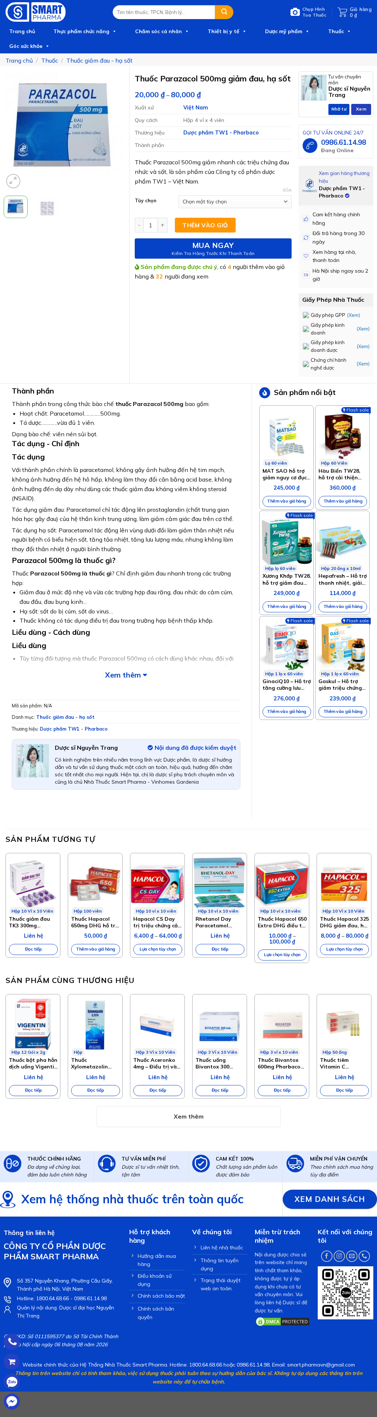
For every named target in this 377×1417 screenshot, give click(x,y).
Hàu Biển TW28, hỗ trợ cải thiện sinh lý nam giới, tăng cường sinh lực (339, 474)
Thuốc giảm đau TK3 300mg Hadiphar (29, 922)
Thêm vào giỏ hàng (286, 501)
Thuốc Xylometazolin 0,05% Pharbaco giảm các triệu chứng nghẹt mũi (92, 1063)
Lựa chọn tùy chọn (158, 949)
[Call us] (364, 1256)
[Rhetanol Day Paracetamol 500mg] (220, 884)
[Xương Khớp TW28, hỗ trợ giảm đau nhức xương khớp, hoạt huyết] (286, 541)
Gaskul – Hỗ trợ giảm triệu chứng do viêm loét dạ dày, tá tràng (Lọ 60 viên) (340, 684)
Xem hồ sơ (361, 110)
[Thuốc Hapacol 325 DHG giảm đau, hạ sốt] (344, 884)
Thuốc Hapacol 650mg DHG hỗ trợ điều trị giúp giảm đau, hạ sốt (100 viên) (94, 922)
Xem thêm (124, 674)
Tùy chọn (145, 200)
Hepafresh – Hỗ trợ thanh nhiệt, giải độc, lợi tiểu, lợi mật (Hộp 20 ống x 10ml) (342, 579)
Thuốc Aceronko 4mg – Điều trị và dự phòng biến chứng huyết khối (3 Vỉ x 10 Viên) (155, 1063)
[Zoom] (13, 181)
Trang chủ (22, 31)
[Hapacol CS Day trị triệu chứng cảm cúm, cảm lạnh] (157, 884)
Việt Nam (195, 107)
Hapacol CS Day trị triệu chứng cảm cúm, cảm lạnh (157, 922)
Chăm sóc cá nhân (158, 31)
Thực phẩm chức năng (81, 31)
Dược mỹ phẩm (283, 31)
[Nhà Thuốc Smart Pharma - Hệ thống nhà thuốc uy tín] (54, 12)
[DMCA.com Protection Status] (282, 1321)
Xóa (287, 190)
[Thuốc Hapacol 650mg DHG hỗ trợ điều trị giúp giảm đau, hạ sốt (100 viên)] (95, 884)
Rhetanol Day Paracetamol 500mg (213, 922)
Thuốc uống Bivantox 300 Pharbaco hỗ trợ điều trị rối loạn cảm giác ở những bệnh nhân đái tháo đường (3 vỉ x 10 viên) (218, 1063)
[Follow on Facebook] (326, 1256)
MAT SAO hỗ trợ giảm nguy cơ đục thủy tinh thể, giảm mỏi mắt (285, 474)
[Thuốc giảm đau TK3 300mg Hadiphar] (33, 884)
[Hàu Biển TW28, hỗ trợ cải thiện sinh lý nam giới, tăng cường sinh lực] (342, 436)
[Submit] (224, 12)
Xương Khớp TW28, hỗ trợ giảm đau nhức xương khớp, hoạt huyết (287, 579)
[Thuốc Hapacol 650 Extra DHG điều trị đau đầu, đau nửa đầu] (282, 884)
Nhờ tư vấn (338, 110)
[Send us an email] (351, 1256)
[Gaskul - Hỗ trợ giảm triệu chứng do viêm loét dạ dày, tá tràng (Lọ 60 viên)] (342, 647)
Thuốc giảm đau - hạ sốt (99, 60)
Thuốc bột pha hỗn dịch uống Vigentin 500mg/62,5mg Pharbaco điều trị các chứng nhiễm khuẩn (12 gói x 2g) (33, 1063)
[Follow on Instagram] (339, 1256)
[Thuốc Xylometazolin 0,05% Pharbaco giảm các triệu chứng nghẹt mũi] (95, 1025)
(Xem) (353, 315)
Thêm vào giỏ (205, 225)
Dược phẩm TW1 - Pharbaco (221, 132)
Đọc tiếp (33, 949)
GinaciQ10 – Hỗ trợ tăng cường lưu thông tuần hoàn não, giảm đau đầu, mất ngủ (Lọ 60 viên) (287, 684)
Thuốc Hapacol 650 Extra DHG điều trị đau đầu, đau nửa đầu (282, 922)
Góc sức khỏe (25, 46)
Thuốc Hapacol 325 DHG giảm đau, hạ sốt (344, 922)
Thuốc (336, 31)
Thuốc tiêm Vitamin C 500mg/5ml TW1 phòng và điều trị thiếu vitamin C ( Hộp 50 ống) (342, 1063)
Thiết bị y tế (223, 31)
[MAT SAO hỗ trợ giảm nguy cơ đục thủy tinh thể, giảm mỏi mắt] (286, 436)
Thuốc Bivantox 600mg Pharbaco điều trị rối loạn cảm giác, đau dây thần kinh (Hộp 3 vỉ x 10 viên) (282, 1063)
